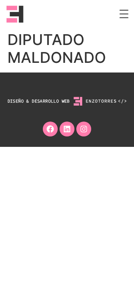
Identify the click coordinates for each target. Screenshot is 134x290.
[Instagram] (83, 129)
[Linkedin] (67, 129)
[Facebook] (50, 129)
